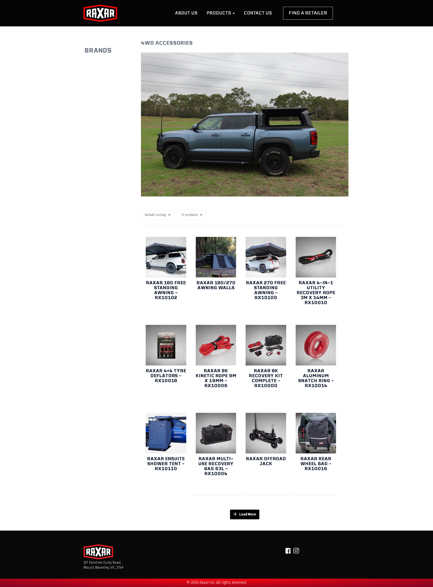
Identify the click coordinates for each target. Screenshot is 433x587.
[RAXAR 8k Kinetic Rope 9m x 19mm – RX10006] (216, 345)
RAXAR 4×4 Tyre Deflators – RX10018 (166, 376)
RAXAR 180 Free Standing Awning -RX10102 (166, 290)
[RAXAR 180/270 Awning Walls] (216, 257)
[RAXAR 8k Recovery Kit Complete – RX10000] (266, 345)
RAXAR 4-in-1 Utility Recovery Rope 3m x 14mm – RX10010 (316, 292)
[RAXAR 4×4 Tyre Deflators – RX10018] (166, 345)
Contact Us (258, 13)
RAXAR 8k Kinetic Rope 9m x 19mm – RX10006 (216, 378)
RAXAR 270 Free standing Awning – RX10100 (266, 290)
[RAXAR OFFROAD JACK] (266, 433)
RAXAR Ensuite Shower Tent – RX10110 (166, 463)
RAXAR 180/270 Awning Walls (215, 285)
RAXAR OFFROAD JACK (266, 461)
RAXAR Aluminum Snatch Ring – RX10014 (316, 378)
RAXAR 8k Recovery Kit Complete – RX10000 (266, 378)
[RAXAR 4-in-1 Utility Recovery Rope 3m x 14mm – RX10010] (316, 257)
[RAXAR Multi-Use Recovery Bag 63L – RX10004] (216, 433)
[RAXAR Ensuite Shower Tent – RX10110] (166, 433)
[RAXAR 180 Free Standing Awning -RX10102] (166, 257)
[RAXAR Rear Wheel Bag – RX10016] (316, 433)
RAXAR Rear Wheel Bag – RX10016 (315, 463)
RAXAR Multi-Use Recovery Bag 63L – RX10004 (215, 466)
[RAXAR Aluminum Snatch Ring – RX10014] (316, 345)
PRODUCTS (219, 13)
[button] (192, 215)
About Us (186, 13)
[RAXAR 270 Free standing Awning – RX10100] (266, 257)
